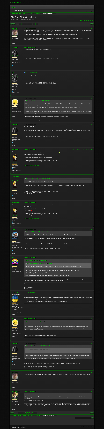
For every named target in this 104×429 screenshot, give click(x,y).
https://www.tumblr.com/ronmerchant (31, 165)
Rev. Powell (15, 293)
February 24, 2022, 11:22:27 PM (31, 72)
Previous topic (83, 20)
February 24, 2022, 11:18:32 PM (30, 47)
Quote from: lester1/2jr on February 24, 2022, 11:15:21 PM (37, 100)
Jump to (72, 418)
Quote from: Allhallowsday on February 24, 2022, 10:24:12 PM (38, 231)
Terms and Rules (86, 426)
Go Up (12, 412)
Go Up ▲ (91, 426)
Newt (13, 229)
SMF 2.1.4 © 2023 (14, 426)
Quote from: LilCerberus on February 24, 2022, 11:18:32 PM (38, 178)
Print (92, 24)
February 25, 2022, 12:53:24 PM (30, 343)
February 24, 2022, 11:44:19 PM (30, 98)
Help (81, 426)
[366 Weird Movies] (12, 311)
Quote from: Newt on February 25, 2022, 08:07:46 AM (36, 260)
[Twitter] (12, 41)
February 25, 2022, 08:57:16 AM (30, 257)
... (32, 24)
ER (12, 98)
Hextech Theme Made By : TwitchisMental (18, 427)
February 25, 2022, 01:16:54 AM (30, 176)
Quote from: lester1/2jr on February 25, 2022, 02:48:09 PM (37, 393)
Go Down (13, 24)
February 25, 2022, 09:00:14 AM (30, 292)
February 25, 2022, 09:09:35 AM (30, 318)
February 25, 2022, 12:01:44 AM (30, 124)
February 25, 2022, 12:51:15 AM (30, 149)
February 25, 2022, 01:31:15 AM (30, 202)
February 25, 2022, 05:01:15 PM (30, 391)
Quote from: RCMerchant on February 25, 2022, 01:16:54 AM (38, 345)
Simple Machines (20, 426)
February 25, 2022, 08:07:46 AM (30, 229)
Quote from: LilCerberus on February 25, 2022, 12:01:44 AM (38, 321)
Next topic (90, 20)
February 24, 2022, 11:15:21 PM (30, 28)
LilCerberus (15, 47)
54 (34, 24)
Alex (13, 257)
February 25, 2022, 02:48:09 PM (30, 372)
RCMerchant (15, 149)
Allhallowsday (16, 391)
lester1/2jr (15, 28)
